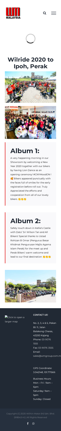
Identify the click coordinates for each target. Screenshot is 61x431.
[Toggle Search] (44, 13)
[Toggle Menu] (54, 13)
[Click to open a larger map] (16, 317)
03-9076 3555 (45, 347)
